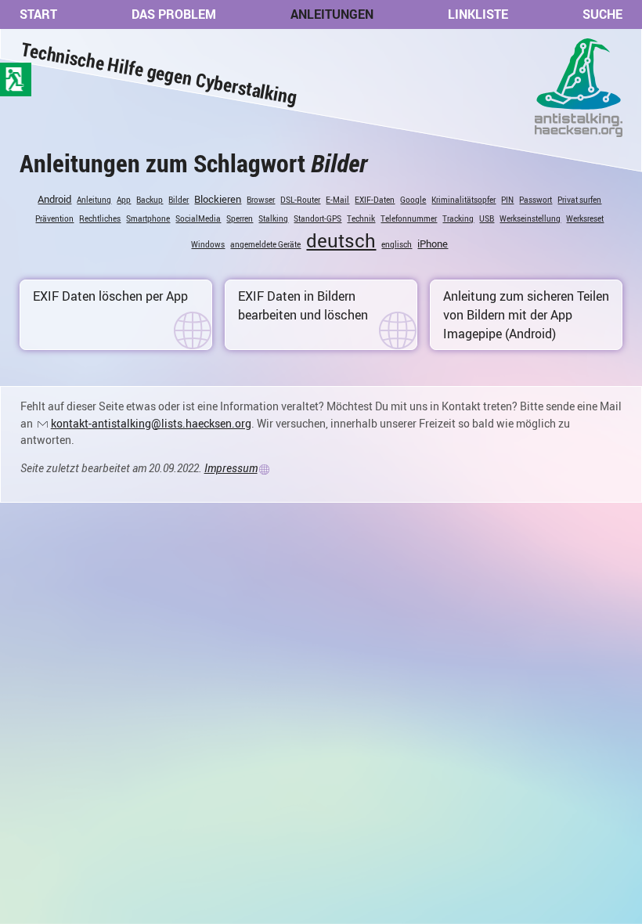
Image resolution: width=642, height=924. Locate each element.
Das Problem (174, 14)
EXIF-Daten (375, 199)
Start (38, 14)
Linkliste (478, 14)
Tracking (458, 218)
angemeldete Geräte (265, 244)
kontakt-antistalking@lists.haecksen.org (151, 423)
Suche (602, 14)
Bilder (178, 199)
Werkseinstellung (530, 218)
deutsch (341, 240)
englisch (396, 244)
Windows (208, 244)
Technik (361, 218)
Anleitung (94, 199)
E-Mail (337, 199)
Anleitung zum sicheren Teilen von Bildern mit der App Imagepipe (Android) (526, 314)
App (124, 199)
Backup (149, 199)
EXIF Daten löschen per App (110, 296)
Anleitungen (331, 14)
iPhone (432, 243)
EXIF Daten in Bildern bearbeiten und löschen (303, 305)
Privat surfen (579, 199)
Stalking (273, 218)
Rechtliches (100, 218)
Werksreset (585, 218)
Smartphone (148, 218)
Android (54, 199)
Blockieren (217, 199)
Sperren (239, 218)
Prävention (54, 218)
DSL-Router (300, 199)
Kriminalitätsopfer (463, 199)
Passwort (535, 199)
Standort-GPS (317, 218)
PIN (507, 199)
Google (413, 199)
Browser (261, 199)
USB (486, 218)
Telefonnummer (409, 218)
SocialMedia (198, 218)
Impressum (231, 467)
